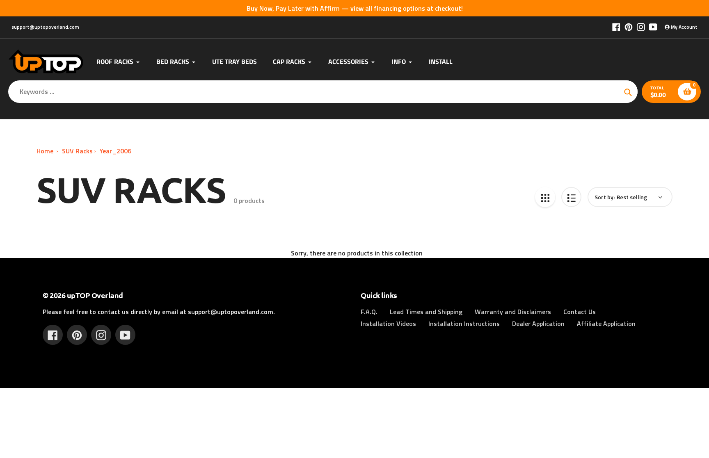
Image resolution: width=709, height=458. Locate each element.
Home (45, 151)
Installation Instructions (464, 323)
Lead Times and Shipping (426, 312)
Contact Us (579, 312)
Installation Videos (388, 323)
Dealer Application (538, 323)
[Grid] (545, 197)
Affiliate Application (606, 323)
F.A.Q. (369, 312)
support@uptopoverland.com (45, 27)
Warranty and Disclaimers (513, 312)
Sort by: (605, 197)
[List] (571, 197)
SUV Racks (77, 151)
